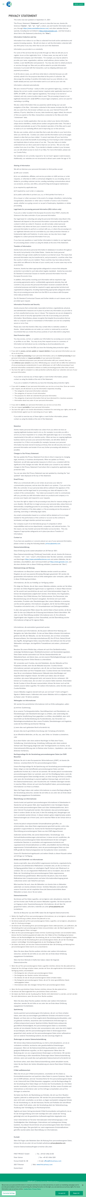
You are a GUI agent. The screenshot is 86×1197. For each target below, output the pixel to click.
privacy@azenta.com (53, 544)
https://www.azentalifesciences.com (37, 559)
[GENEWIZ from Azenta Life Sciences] (9, 4)
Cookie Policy (28, 1189)
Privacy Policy (36, 1189)
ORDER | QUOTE (78, 4)
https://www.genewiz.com (48, 31)
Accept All (62, 1193)
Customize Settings (9, 1193)
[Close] (82, 1185)
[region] (43, 1189)
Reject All (76, 1193)
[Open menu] (3, 4)
